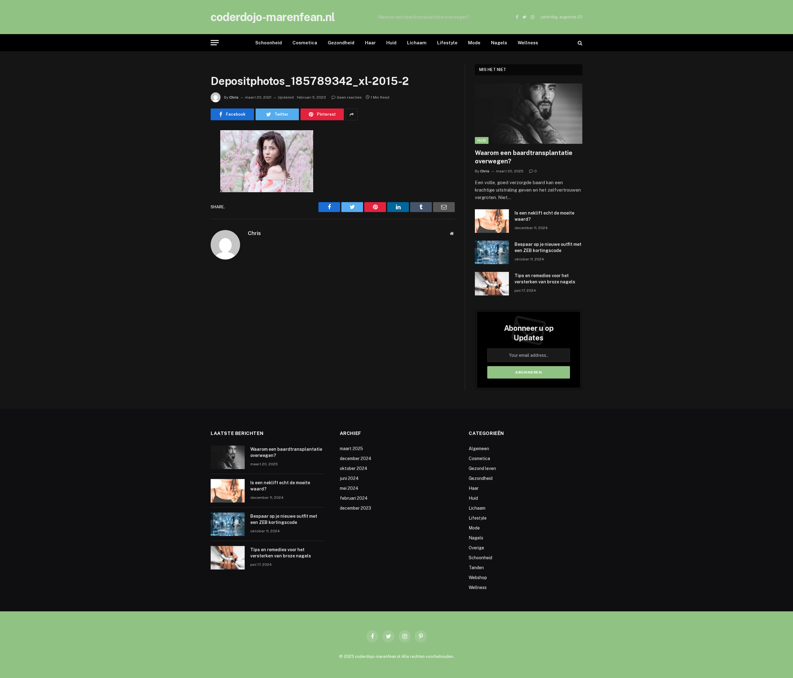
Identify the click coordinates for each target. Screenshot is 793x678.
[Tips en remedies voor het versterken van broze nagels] (492, 283)
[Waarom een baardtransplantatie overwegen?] (528, 113)
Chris (234, 97)
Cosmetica (304, 42)
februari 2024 (354, 498)
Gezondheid (341, 42)
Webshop (478, 577)
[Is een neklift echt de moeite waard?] (492, 221)
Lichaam (417, 42)
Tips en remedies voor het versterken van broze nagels (545, 278)
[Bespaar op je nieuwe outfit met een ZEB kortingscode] (492, 252)
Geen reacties (349, 97)
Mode (474, 42)
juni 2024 (349, 478)
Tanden (476, 567)
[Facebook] (189, 151)
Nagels (499, 42)
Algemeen (479, 448)
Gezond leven (482, 468)
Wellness (528, 42)
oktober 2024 (353, 468)
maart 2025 (351, 448)
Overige (476, 547)
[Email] (189, 214)
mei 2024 (349, 488)
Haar (370, 42)
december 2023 (355, 508)
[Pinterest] (189, 198)
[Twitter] (189, 167)
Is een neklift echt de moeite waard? (414, 17)
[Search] (579, 43)
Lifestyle (447, 42)
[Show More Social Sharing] (351, 114)
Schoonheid (268, 42)
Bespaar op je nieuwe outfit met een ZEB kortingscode (548, 247)
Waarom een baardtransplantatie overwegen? (523, 157)
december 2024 (355, 458)
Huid (391, 42)
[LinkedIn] (189, 182)
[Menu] (215, 43)
